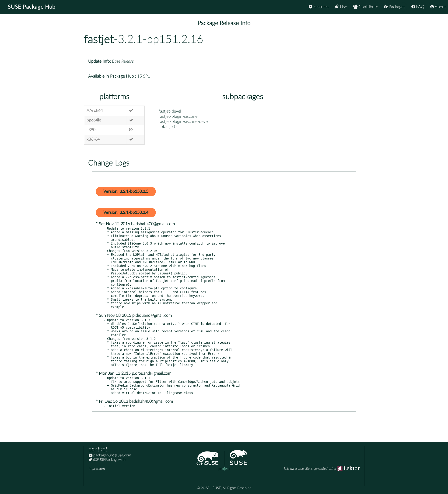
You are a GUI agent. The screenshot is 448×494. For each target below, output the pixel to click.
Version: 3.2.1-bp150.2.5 (125, 191)
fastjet (99, 39)
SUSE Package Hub (32, 7)
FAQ (419, 7)
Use (343, 7)
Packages (396, 7)
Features (320, 7)
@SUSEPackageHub (109, 460)
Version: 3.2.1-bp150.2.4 (125, 212)
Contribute (367, 7)
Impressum (97, 468)
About (440, 7)
